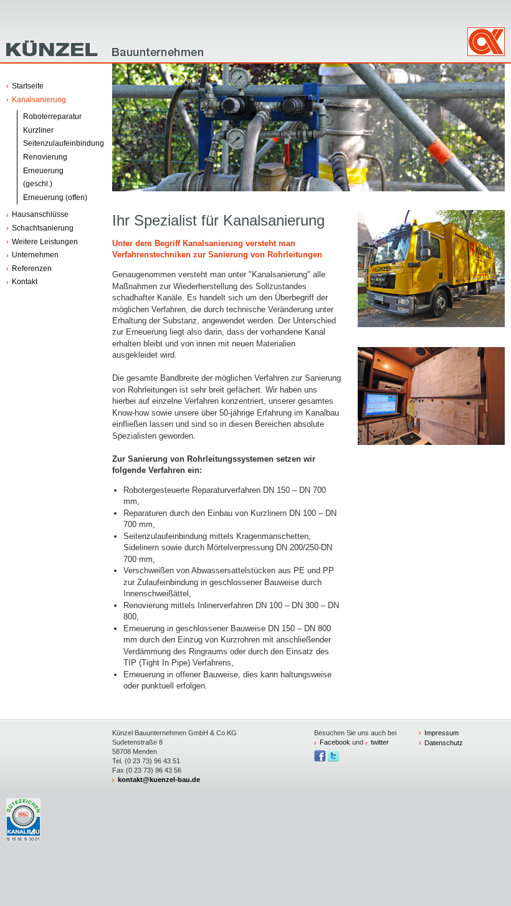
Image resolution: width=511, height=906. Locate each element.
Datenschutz (443, 742)
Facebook (335, 742)
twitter (380, 742)
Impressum (441, 733)
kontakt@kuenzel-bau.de (159, 779)
